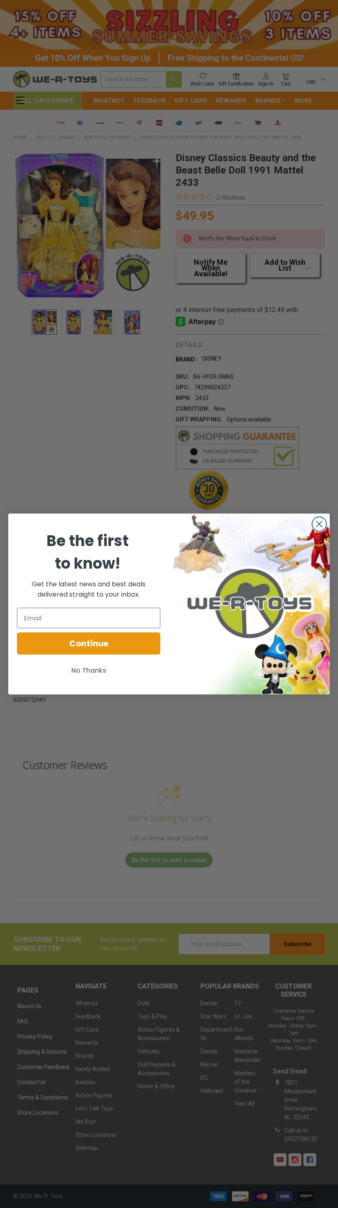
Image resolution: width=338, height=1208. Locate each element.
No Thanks (88, 670)
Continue (88, 643)
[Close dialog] (319, 524)
